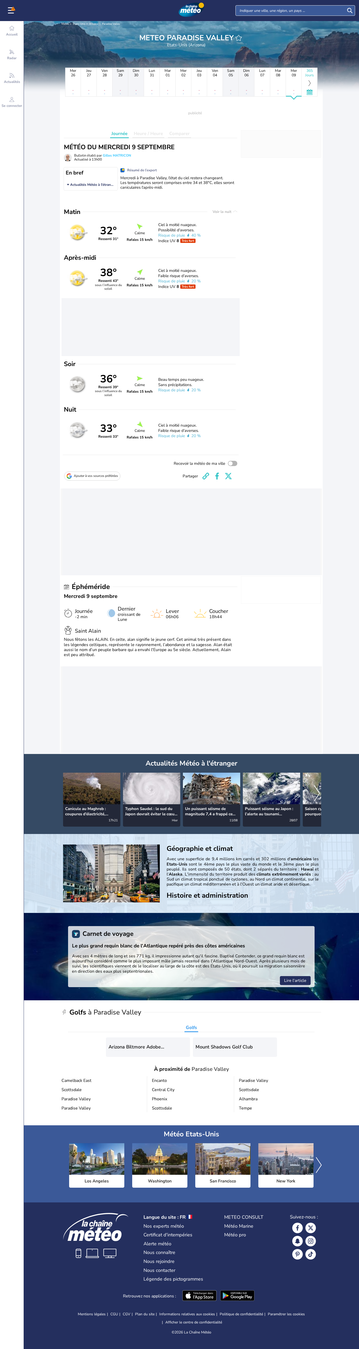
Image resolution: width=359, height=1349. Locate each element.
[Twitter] (310, 1228)
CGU (114, 1314)
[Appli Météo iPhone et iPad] (199, 1296)
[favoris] (239, 38)
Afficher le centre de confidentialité (193, 1322)
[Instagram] (310, 1241)
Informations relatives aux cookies (187, 1314)
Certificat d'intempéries (167, 1235)
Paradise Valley (111, 24)
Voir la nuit (222, 211)
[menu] (12, 10)
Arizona (93, 24)
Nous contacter (159, 1270)
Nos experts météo (163, 1226)
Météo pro (235, 1235)
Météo (65, 24)
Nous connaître (159, 1252)
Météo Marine (238, 1226)
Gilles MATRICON (117, 155)
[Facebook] (297, 1228)
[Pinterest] (297, 1254)
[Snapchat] (297, 1241)
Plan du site (145, 1314)
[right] (317, 794)
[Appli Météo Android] (237, 1296)
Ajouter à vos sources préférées (96, 476)
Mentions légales (92, 1314)
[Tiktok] (310, 1254)
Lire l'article (295, 980)
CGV (126, 1314)
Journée (119, 134)
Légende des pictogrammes (173, 1279)
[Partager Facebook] (217, 476)
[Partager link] (205, 476)
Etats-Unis (79, 24)
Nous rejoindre (159, 1261)
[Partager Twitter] (228, 476)
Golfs (191, 1028)
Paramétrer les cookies (286, 1314)
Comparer (179, 134)
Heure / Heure (148, 134)
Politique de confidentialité (241, 1314)
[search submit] (350, 10)
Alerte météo (157, 1244)
